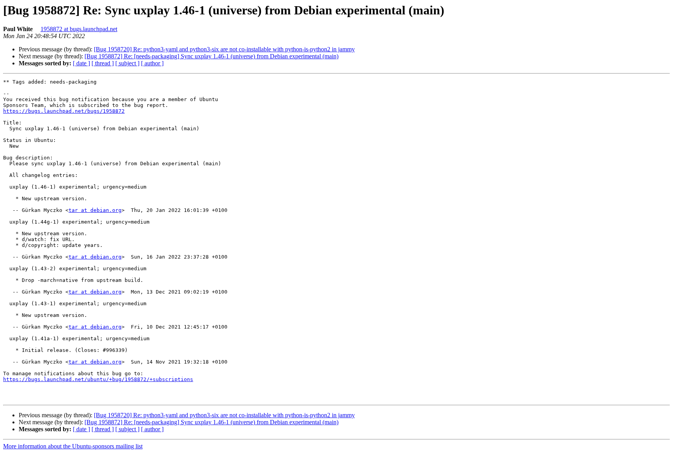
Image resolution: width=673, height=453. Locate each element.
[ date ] (81, 63)
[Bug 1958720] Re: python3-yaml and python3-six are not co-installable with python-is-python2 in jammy (224, 49)
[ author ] (152, 63)
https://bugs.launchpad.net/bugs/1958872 (64, 111)
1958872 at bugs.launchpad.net (79, 29)
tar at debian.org (95, 210)
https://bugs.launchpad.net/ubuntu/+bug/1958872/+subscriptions (98, 379)
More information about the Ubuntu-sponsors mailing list (73, 446)
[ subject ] (127, 63)
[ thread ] (103, 63)
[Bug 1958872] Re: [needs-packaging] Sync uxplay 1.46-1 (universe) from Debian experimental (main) (211, 56)
